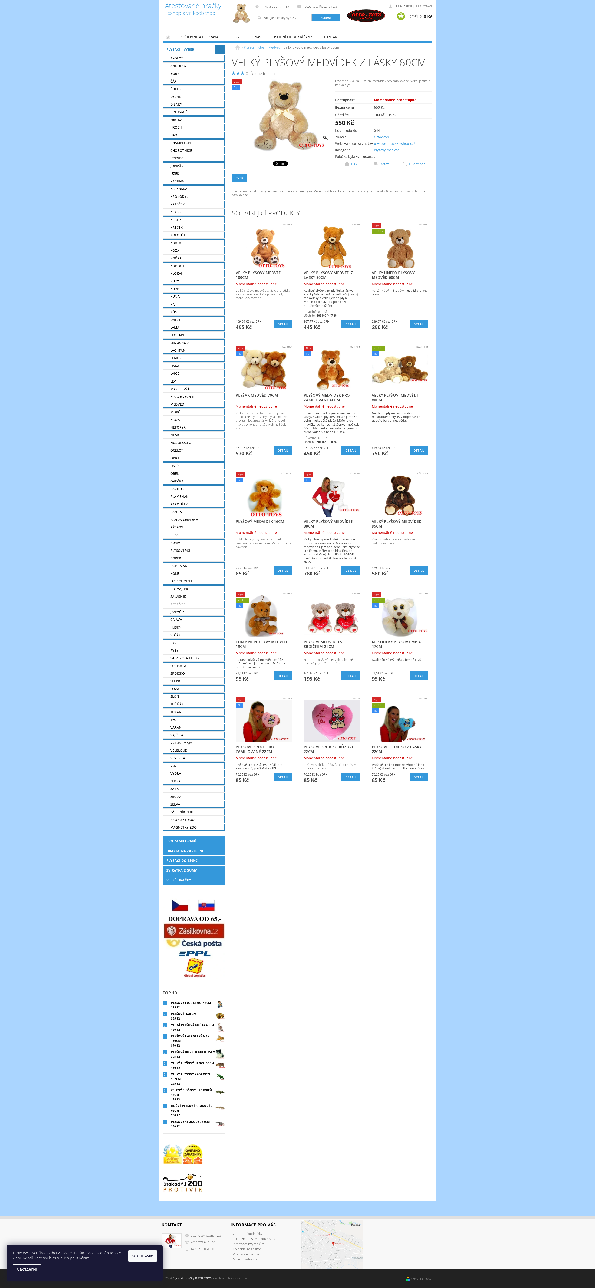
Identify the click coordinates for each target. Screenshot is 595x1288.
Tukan (176, 712)
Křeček (176, 227)
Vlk (173, 765)
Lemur (176, 358)
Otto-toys (381, 137)
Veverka (177, 758)
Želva (175, 804)
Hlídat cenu (418, 164)
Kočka (176, 258)
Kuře (174, 289)
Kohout (177, 266)
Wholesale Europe (246, 1254)
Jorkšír (176, 166)
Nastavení (27, 1269)
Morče (176, 412)
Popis (239, 178)
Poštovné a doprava (198, 37)
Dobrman (179, 566)
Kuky (174, 281)
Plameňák (179, 496)
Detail (283, 324)
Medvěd (177, 404)
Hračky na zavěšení (184, 851)
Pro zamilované (181, 841)
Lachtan (177, 350)
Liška (174, 365)
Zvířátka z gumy (181, 870)
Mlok (175, 419)
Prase (175, 535)
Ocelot (176, 450)
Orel (174, 473)
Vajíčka (176, 735)
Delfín (176, 96)
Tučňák (177, 704)
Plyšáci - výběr (180, 49)
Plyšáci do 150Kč (182, 860)
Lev (173, 381)
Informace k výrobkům (248, 1244)
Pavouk (177, 489)
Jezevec (176, 158)
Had (173, 135)
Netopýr (178, 427)
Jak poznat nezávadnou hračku (255, 1239)
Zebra (175, 781)
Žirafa (176, 796)
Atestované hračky (193, 9)
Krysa (175, 212)
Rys (173, 643)
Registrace (424, 6)
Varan (176, 727)
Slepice (176, 681)
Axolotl (177, 58)
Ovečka (177, 481)
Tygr (174, 719)
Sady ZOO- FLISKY (185, 658)
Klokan (177, 273)
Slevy (235, 37)
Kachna (177, 181)
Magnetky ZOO (183, 827)
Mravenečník (182, 396)
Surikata (178, 666)
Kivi (173, 304)
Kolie (175, 573)
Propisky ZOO (182, 819)
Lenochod (179, 342)
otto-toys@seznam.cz (206, 1235)
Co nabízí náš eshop (247, 1249)
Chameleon (180, 143)
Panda (176, 512)
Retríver (178, 604)
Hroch (176, 127)
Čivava (176, 619)
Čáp (173, 81)
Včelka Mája (181, 742)
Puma (175, 542)
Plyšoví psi (180, 550)
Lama (174, 327)
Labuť (175, 319)
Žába (174, 788)
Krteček (177, 204)
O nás (256, 37)
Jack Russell (181, 581)
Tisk (354, 164)
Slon (174, 696)
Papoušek (179, 504)
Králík (176, 220)
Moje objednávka (245, 1259)
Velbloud (179, 750)
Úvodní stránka (168, 37)
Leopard (177, 335)
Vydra (175, 773)
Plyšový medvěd (387, 150)
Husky (175, 627)
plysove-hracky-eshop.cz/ (394, 143)
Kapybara (179, 189)
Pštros (176, 527)
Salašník (178, 596)
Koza (174, 250)
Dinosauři (179, 112)
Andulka (178, 66)
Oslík (175, 466)
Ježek (174, 173)
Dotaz (384, 164)
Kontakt (331, 37)
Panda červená (184, 519)
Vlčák (175, 635)
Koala (175, 243)
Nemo (175, 435)
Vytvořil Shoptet (421, 1279)
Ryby (174, 650)
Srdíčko (177, 673)
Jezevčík (177, 612)
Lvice (174, 373)
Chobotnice (181, 150)
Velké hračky (178, 880)
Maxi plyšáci (181, 389)
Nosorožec (180, 442)
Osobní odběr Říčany (292, 37)
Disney (176, 104)
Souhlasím (143, 1255)
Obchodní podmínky (247, 1234)
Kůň (174, 312)
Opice (175, 458)
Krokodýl (179, 196)
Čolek (175, 89)
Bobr (174, 73)
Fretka (176, 119)
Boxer (175, 558)
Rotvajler (179, 589)
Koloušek (179, 235)
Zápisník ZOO (182, 812)
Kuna (175, 296)
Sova (174, 689)
